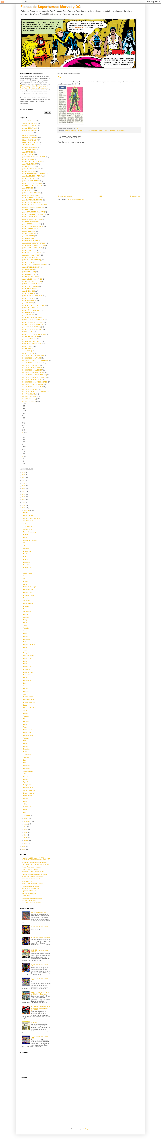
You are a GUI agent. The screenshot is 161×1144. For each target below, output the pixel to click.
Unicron (25, 513)
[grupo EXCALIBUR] (28, 190)
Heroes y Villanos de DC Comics (32, 884)
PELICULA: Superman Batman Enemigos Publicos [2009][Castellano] (41, 1008)
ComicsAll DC (26, 896)
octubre (26, 818)
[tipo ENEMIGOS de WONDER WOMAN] (34, 391)
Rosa (25, 752)
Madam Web (27, 568)
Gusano (25, 779)
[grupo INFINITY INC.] (28, 231)
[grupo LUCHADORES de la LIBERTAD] (34, 264)
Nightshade (27, 680)
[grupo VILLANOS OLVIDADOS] (32, 344)
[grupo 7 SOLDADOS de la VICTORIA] (34, 157)
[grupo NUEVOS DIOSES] (30, 276)
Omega (25, 713)
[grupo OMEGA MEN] (28, 291)
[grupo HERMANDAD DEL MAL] (32, 217)
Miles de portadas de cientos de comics (34, 862)
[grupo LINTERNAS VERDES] (31, 260)
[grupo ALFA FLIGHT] (28, 159)
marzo (26, 838)
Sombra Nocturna (29, 790)
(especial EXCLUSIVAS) (29, 128)
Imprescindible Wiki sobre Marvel (32, 876)
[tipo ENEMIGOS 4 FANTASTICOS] (33, 356)
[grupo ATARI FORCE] (28, 166)
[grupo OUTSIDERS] (28, 293)
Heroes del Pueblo (29, 699)
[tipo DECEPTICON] (28, 353)
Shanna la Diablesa (29, 708)
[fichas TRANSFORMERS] (30, 145)
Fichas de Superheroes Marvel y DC (50, 7)
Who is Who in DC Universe (29, 88)
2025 (24, 475)
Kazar (25, 705)
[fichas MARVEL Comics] (84, 130)
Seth (24, 763)
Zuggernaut (27, 754)
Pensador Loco (28, 590)
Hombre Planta (28, 697)
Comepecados (28, 735)
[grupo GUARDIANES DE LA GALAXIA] (34, 205)
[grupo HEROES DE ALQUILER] (32, 219)
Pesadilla (26, 688)
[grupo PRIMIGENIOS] (29, 300)
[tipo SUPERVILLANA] (118, 130)
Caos (61, 77)
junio (25, 829)
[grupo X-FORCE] (27, 348)
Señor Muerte (27, 796)
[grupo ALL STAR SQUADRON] (31, 161)
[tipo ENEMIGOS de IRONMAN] (32, 368)
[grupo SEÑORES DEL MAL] (31, 310)
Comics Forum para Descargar (31, 867)
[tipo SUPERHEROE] (28, 394)
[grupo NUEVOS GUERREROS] (32, 281)
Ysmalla (26, 628)
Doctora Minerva (28, 793)
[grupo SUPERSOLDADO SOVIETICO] (34, 334)
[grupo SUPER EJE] (28, 332)
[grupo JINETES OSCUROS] (31, 240)
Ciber (25, 801)
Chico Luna (27, 543)
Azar (24, 523)
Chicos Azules (27, 529)
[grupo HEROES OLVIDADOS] (31, 224)
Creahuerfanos (28, 686)
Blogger (87, 1129)
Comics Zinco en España (30, 869)
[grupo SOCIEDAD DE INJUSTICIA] (33, 320)
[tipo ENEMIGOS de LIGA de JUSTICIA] (34, 375)
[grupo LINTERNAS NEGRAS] (31, 257)
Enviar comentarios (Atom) (75, 199)
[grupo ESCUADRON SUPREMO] (32, 185)
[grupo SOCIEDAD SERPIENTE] (32, 329)
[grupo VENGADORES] (29, 339)
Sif (24, 578)
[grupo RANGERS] (27, 303)
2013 (24, 502)
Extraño (25, 741)
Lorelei (25, 581)
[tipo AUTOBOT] (27, 351)
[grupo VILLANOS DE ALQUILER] (102, 130)
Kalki (25, 812)
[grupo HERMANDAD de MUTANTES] (34, 214)
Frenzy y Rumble (28, 595)
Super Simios (27, 730)
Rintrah (25, 746)
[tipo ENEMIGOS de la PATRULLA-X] (33, 372)
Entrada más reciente (65, 196)
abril (25, 835)
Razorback (26, 749)
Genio (25, 650)
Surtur (25, 584)
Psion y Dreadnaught (30, 532)
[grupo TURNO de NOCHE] (30, 336)
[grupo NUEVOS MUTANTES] (31, 284)
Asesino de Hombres (30, 540)
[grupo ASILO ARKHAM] (29, 164)
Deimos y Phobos (29, 645)
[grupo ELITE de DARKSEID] (31, 181)
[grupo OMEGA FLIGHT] (29, 288)
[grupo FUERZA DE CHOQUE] (31, 193)
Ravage (25, 598)
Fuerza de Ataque (29, 702)
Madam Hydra (27, 551)
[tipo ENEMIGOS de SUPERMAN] (32, 387)
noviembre (27, 816)
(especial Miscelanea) (29, 130)
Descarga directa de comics (30, 886)
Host (24, 642)
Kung (25, 620)
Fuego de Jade (28, 672)
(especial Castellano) (70, 130)
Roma (25, 633)
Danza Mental (27, 666)
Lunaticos (26, 669)
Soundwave (27, 600)
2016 (24, 494)
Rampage (26, 639)
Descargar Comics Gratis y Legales (33, 872)
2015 (24, 497)
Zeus (25, 760)
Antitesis (26, 617)
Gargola (26, 614)
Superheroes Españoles (29, 891)
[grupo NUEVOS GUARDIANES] (32, 279)
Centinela (26, 765)
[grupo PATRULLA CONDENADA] (32, 296)
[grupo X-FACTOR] (27, 346)
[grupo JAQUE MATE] (28, 238)
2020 (24, 483)
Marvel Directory (27, 881)
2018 (24, 488)
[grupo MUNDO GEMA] (29, 274)
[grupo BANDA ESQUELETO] (31, 169)
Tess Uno (26, 782)
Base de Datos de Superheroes (32, 898)
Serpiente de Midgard (30, 587)
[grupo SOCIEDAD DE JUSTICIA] (32, 322)
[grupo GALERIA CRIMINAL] (31, 197)
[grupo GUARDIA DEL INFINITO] (32, 200)
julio (25, 827)
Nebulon (26, 691)
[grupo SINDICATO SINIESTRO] (32, 317)
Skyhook (26, 757)
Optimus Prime (28, 603)
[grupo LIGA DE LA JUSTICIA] (31, 255)
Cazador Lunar (28, 771)
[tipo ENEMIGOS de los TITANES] (32, 380)
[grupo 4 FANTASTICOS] (29, 147)
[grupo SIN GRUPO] (28, 315)
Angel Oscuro (27, 573)
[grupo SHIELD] (27, 312)
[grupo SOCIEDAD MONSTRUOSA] (33, 324)
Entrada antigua (135, 196)
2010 (24, 847)
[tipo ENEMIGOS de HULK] (30, 365)
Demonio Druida (28, 787)
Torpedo (26, 716)
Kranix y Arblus (28, 515)
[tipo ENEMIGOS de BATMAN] (31, 358)
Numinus (26, 636)
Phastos (26, 721)
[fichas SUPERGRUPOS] (29, 142)
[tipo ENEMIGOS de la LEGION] (32, 370)
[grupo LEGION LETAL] (29, 250)
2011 (24, 508)
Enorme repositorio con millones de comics (35, 864)
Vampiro (26, 738)
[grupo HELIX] (26, 209)
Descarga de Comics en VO (30, 888)
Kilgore (25, 809)
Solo (24, 719)
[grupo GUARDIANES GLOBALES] (33, 207)
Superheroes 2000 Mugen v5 (40, 937)
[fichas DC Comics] (28, 135)
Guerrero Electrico (29, 655)
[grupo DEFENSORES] (29, 178)
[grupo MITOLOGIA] (28, 269)
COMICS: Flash (28, 521)
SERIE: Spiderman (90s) (39, 912)
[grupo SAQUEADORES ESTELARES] (34, 305)
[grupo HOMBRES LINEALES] (31, 229)
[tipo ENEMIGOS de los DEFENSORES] (34, 377)
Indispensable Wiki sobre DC (31, 879)
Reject (25, 724)
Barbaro (26, 776)
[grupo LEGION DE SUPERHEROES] (33, 243)
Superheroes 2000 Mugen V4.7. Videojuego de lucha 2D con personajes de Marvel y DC (36, 859)
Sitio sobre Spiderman (29, 900)
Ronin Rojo (27, 732)
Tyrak (25, 727)
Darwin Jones (27, 658)
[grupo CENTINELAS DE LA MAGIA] (33, 173)
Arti (24, 546)
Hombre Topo (27, 592)
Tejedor (25, 631)
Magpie (25, 535)
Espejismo (26, 562)
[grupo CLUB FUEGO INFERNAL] (32, 176)
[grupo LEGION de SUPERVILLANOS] (34, 245)
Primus (25, 677)
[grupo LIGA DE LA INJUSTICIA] (32, 252)
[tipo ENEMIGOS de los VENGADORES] (34, 382)
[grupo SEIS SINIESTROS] (30, 308)
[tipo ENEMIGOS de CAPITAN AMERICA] (35, 360)
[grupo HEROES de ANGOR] (31, 221)
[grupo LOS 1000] (27, 262)
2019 (24, 486)
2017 (24, 491)
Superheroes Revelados (29, 893)
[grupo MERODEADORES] (30, 267)
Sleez (25, 625)
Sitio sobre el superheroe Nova (31, 903)
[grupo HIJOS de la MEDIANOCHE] (33, 226)
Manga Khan (27, 785)
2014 (24, 499)
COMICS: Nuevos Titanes (31, 518)
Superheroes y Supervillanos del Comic (34, 874)
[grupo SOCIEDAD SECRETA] (31, 327)
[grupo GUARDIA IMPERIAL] (31, 202)
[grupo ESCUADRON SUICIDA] (32, 183)
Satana (25, 710)
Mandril (25, 559)
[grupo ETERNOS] (27, 188)
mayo (25, 832)
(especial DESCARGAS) (29, 126)
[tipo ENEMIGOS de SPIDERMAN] (32, 384)
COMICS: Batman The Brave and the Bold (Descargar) (40, 993)
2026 (24, 472)
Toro (24, 774)
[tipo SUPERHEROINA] (29, 396)
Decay (25, 647)
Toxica (25, 570)
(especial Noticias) (27, 133)
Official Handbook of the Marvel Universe (33, 86)
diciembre (27, 510)
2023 (24, 478)
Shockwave (27, 611)
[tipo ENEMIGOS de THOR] (30, 389)
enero (26, 843)
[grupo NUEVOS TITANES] (30, 286)
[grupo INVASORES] (28, 236)
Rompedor (26, 653)
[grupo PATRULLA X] (28, 298)
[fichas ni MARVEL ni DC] (30, 140)
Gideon (25, 798)
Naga (25, 537)
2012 (24, 505)
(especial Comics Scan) (29, 123)
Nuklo (25, 661)
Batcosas (34, 1022)
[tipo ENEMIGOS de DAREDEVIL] (32, 363)
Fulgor (25, 556)
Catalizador (27, 807)
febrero (26, 840)
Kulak (25, 623)
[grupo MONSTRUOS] (29, 272)
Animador (26, 548)
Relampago (27, 768)
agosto (26, 824)
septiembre (27, 821)
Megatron (26, 606)
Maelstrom (26, 565)
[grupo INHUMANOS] (28, 233)
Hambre (26, 554)
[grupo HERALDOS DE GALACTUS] (33, 212)
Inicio (101, 196)
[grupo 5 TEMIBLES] (28, 154)
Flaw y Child (27, 675)
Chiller (25, 804)
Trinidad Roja (27, 526)
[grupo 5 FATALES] (27, 152)
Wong (25, 743)
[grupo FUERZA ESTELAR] (30, 195)
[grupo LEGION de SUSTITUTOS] (32, 248)
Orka (24, 694)
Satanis (25, 664)
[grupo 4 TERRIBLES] (28, 149)
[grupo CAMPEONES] (28, 171)
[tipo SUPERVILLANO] (29, 401)
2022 (24, 480)
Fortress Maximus (29, 609)
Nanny (25, 683)
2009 (24, 849)
